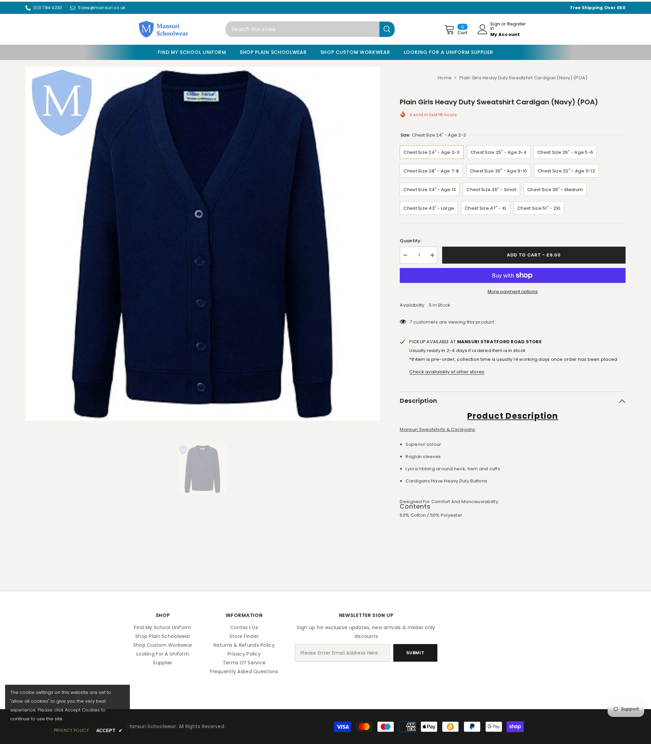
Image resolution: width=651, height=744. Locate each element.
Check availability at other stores (446, 372)
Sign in (495, 26)
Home (445, 78)
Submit (415, 652)
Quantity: (410, 240)
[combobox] (302, 29)
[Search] (310, 29)
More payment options (513, 291)
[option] (202, 244)
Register (516, 24)
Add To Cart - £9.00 (534, 255)
